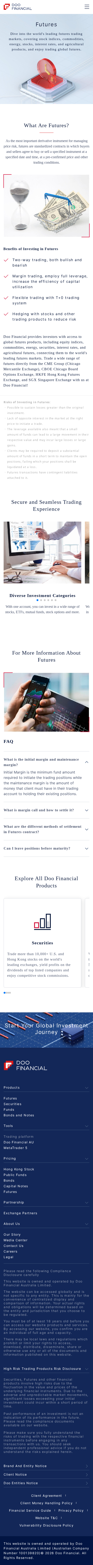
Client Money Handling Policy (46, 1503)
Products (12, 1087)
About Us (12, 1224)
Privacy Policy (71, 1510)
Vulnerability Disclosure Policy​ (46, 1525)
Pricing (10, 1158)
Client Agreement (46, 1495)
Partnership (14, 1202)
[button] (37, 600)
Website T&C (46, 1518)
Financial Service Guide (30, 1510)
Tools (8, 1126)
